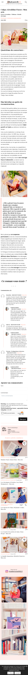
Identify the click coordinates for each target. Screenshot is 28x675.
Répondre (24, 295)
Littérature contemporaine (14, 18)
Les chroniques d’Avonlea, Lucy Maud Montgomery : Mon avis (12, 483)
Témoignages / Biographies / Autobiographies (7, 505)
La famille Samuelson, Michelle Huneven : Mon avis (13, 557)
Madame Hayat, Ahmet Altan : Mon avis (12, 460)
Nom (2, 385)
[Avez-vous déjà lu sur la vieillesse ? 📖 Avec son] (14, 615)
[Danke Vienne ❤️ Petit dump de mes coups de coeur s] (14, 589)
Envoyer (23, 419)
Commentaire (4, 392)
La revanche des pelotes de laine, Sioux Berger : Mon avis (12, 532)
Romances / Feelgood (5, 529)
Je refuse (10, 673)
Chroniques (3, 18)
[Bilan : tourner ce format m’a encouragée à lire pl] (14, 642)
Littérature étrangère (5, 457)
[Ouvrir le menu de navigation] (2, 2)
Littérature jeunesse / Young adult (8, 480)
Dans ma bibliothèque (13, 430)
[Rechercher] (26, 2)
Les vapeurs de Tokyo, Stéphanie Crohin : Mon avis (12, 508)
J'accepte (17, 673)
